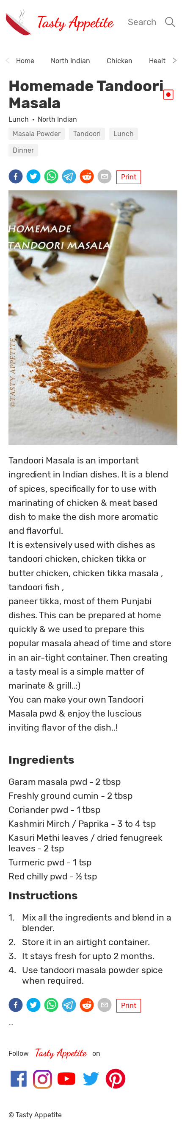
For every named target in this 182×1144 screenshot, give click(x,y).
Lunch (18, 119)
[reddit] (88, 177)
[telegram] (71, 177)
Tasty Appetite (74, 22)
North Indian (57, 119)
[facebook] (17, 177)
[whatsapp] (53, 177)
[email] (106, 177)
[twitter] (35, 177)
